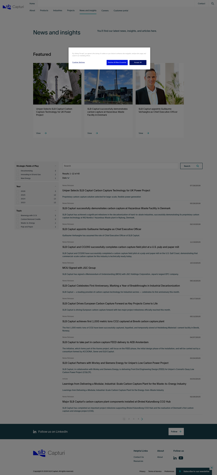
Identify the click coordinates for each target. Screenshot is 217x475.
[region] (109, 58)
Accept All (138, 62)
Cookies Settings (78, 62)
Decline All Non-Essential (117, 62)
